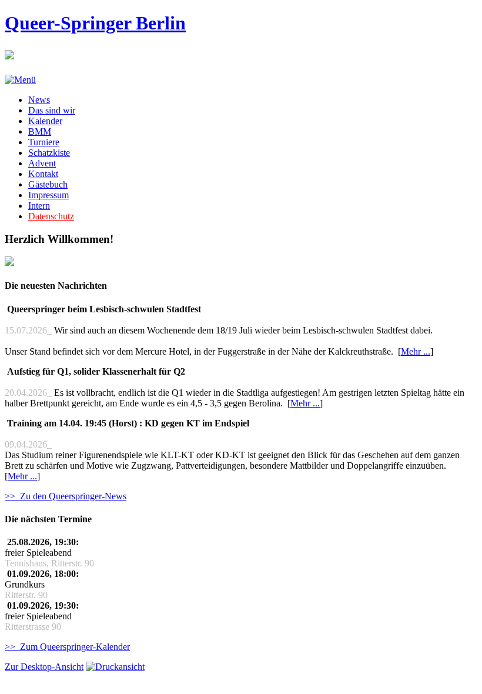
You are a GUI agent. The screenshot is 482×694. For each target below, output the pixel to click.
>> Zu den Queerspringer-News (65, 496)
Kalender (45, 121)
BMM (39, 131)
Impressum (48, 195)
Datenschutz (51, 216)
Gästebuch (48, 184)
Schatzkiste (49, 153)
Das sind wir (51, 110)
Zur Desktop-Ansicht (44, 667)
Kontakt (43, 174)
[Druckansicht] (115, 667)
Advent (42, 163)
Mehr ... (415, 351)
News (39, 100)
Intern (39, 206)
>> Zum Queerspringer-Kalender (67, 647)
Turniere (43, 142)
